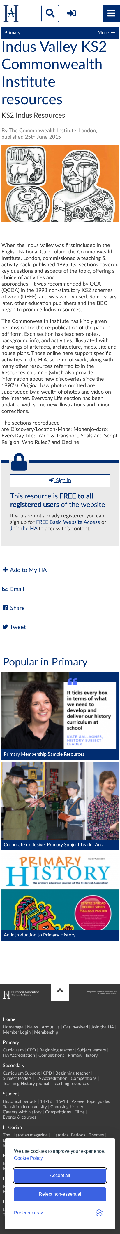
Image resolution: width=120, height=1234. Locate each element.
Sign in (62, 480)
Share (17, 608)
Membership (46, 1032)
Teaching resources (71, 1084)
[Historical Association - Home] (21, 997)
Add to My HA (28, 570)
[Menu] (111, 13)
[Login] (71, 13)
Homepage (13, 1027)
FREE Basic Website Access (68, 522)
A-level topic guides (91, 1101)
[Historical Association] (11, 15)
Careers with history (22, 1112)
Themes (96, 1135)
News (32, 1027)
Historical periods (20, 1101)
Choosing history (66, 1107)
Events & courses (19, 1117)
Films (80, 1112)
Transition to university (25, 1107)
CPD (31, 1050)
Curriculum (13, 1050)
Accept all (60, 1175)
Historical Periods (68, 1135)
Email (16, 589)
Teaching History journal (26, 1084)
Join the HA (23, 528)
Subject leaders (91, 1050)
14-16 (46, 1101)
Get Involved (75, 1027)
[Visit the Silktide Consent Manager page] (99, 1213)
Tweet (17, 627)
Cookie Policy (28, 1158)
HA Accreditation (19, 1055)
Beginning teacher (56, 1050)
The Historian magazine (25, 1135)
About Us (51, 1027)
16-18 (62, 1101)
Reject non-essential (60, 1194)
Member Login (17, 1032)
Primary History (83, 1055)
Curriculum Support (21, 1073)
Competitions (51, 1055)
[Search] (50, 13)
